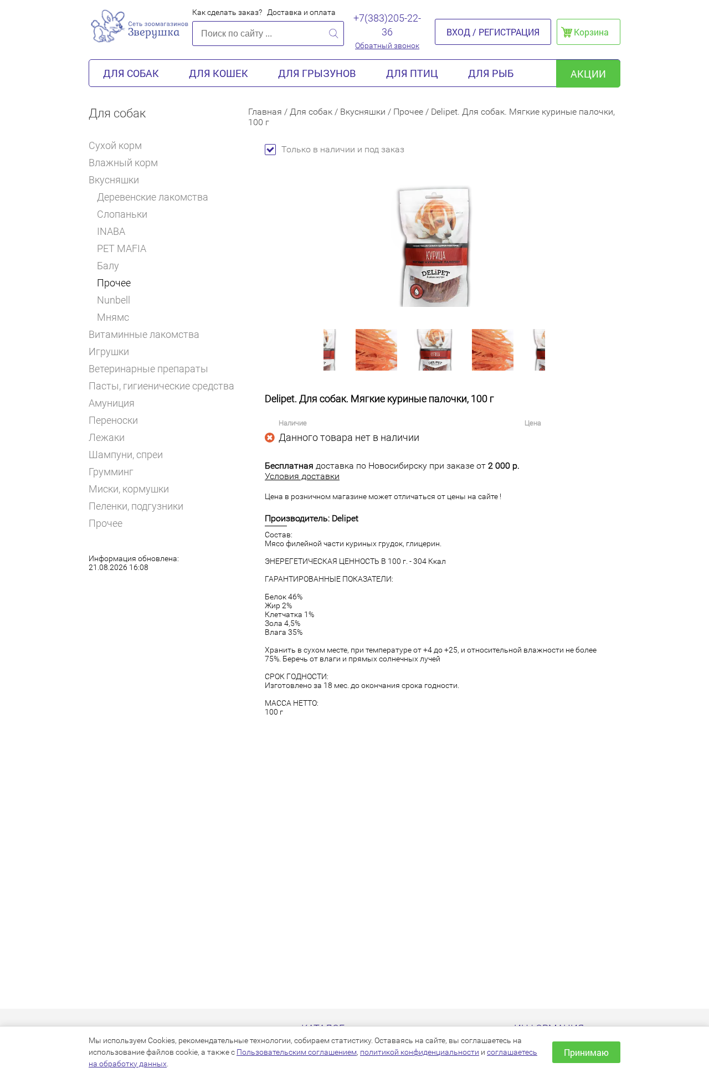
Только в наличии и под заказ (342, 149)
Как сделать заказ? (227, 12)
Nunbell (113, 300)
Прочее (114, 283)
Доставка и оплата (301, 12)
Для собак (131, 73)
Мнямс (113, 317)
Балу (108, 265)
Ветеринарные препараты (148, 368)
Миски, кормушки (129, 489)
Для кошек (218, 73)
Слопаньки (122, 214)
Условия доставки (302, 476)
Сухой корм (115, 145)
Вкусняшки (114, 180)
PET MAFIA (121, 248)
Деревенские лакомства (152, 197)
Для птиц (412, 73)
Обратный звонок (387, 45)
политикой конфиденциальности (419, 1052)
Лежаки (107, 437)
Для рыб (490, 73)
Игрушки (109, 351)
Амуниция (112, 403)
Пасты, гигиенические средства (161, 386)
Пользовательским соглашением (297, 1052)
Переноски (113, 420)
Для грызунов (317, 73)
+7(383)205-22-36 (387, 25)
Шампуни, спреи (126, 454)
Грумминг (111, 472)
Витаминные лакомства (144, 334)
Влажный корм (123, 162)
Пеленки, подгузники (136, 506)
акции (588, 73)
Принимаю (586, 1052)
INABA (111, 231)
